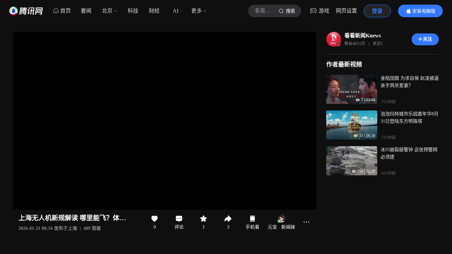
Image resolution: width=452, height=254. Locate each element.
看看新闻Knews (362, 35)
